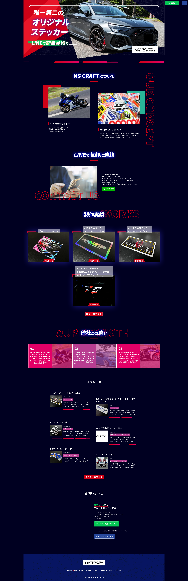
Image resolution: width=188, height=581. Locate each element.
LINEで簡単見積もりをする (106, 523)
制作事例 (69, 570)
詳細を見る (49, 261)
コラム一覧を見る (94, 476)
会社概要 (95, 570)
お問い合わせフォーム (104, 536)
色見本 (81, 570)
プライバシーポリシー (105, 570)
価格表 (75, 570)
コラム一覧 (88, 570)
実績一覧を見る (94, 314)
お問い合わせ (117, 570)
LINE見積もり (171, 3)
